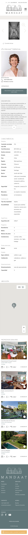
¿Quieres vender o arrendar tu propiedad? (15, 532)
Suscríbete (14, 2)
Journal (3, 486)
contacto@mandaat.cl (6, 505)
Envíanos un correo (8, 81)
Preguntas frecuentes (20, 505)
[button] (3, 30)
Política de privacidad (14, 521)
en (6, 2)
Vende (16, 484)
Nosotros (3, 490)
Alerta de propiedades (20, 494)
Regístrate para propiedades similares (14, 91)
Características (9, 43)
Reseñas (17, 503)
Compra (17, 488)
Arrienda (17, 486)
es (9, 2)
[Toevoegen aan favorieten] (24, 357)
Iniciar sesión (22, 2)
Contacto (3, 492)
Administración (18, 490)
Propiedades (4, 484)
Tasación (17, 492)
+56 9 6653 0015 (8, 79)
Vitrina (2, 488)
